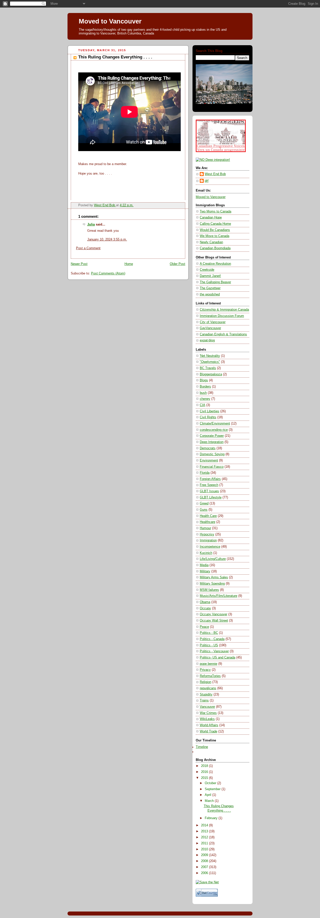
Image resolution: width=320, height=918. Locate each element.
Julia (91, 224)
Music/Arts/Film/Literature (218, 596)
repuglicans (208, 688)
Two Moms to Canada (215, 211)
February (211, 818)
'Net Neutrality (210, 356)
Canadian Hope (211, 217)
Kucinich (206, 553)
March (210, 801)
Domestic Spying (212, 454)
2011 (205, 843)
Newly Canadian (211, 242)
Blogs (204, 380)
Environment (209, 460)
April (208, 795)
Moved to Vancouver (110, 21)
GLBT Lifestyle (211, 497)
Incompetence (210, 546)
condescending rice (214, 430)
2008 (205, 861)
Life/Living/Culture (213, 559)
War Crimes (208, 713)
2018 (205, 766)
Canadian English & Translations (223, 334)
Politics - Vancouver (214, 651)
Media (204, 565)
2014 (205, 825)
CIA (202, 405)
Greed (204, 503)
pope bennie (208, 664)
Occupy (205, 608)
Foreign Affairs (210, 479)
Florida (205, 472)
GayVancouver (210, 328)
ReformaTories (210, 676)
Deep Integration (212, 442)
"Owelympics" (210, 362)
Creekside (207, 269)
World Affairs (209, 725)
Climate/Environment (215, 423)
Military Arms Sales (214, 577)
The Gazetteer (210, 288)
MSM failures (209, 590)
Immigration (208, 540)
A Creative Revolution (215, 263)
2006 (205, 873)
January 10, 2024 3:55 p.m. (107, 239)
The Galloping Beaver (215, 282)
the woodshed (210, 294)
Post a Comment (88, 248)
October (211, 783)
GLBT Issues (209, 491)
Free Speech (209, 485)
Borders (205, 386)
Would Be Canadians (215, 230)
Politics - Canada (212, 639)
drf (206, 181)
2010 (205, 849)
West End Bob (215, 174)
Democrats (208, 448)
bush (203, 393)
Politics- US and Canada (217, 657)
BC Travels (208, 368)
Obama (205, 602)
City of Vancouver (213, 322)
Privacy (205, 670)
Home (128, 264)
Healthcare (207, 522)
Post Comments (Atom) (108, 273)
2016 (205, 772)
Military (205, 571)
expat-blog (207, 340)
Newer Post (79, 264)
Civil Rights (208, 417)
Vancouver (207, 706)
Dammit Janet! (210, 276)
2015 (205, 778)
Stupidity (206, 694)
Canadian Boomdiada (215, 248)
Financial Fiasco (212, 466)
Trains (204, 700)
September (213, 789)
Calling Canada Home (215, 224)
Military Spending (212, 583)
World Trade (208, 731)
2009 (205, 855)
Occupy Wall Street (214, 620)
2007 (205, 867)
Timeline (202, 747)
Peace (204, 627)
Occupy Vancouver (213, 614)
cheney (205, 399)
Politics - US (209, 645)
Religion (205, 682)
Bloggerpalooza (211, 374)
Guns (204, 509)
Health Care (208, 516)
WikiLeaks (207, 719)
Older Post (177, 264)
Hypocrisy (207, 534)
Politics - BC (209, 633)
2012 (205, 837)
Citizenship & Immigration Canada (224, 309)
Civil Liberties (209, 411)
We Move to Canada (214, 236)
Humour (205, 528)
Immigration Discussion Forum (222, 316)
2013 (205, 831)
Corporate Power (212, 436)
